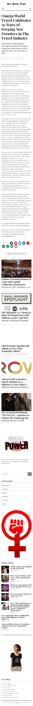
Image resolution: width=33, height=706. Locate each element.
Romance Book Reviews (9, 689)
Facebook (5, 489)
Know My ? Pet (6, 687)
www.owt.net (24, 225)
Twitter (4, 493)
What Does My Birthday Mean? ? (11, 697)
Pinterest (5, 496)
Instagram (5, 485)
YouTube (5, 500)
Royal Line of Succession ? (9, 691)
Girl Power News (16, 3)
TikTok (4, 504)
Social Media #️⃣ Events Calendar (11, 693)
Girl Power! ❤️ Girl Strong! (9, 685)
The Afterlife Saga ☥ (8, 695)
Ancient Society (7, 683)
